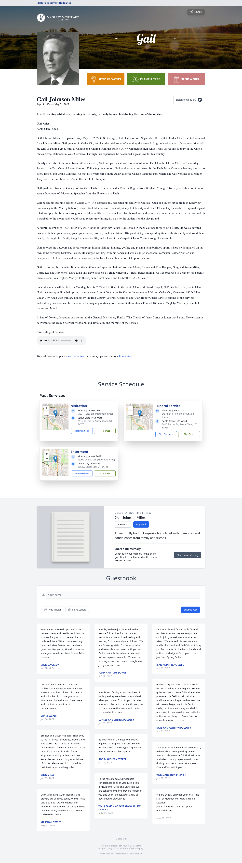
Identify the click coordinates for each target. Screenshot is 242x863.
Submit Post (190, 609)
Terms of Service (130, 848)
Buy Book (141, 524)
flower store (126, 356)
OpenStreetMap (124, 853)
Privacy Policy (112, 848)
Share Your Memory (188, 555)
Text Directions (82, 430)
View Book (123, 524)
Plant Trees (105, 430)
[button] (55, 413)
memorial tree (76, 356)
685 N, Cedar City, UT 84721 (93, 466)
